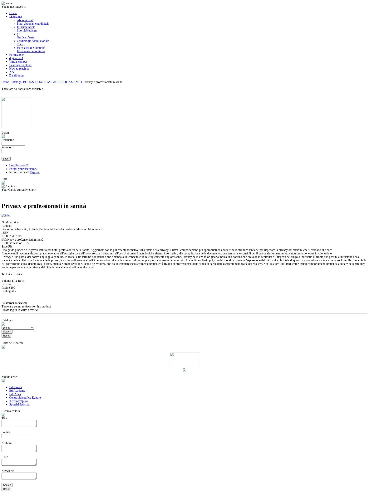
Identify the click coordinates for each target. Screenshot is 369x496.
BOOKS (28, 82)
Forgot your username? (23, 168)
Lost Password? (18, 165)
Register (35, 172)
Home (5, 82)
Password (7, 147)
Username (8, 139)
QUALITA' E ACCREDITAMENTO (58, 82)
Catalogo (16, 82)
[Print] (6, 214)
